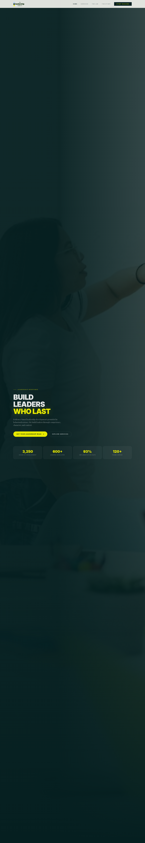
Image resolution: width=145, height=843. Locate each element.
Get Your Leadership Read (28, 434)
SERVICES (84, 4)
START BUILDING (122, 4)
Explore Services (60, 434)
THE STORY (106, 4)
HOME (75, 4)
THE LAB (95, 4)
